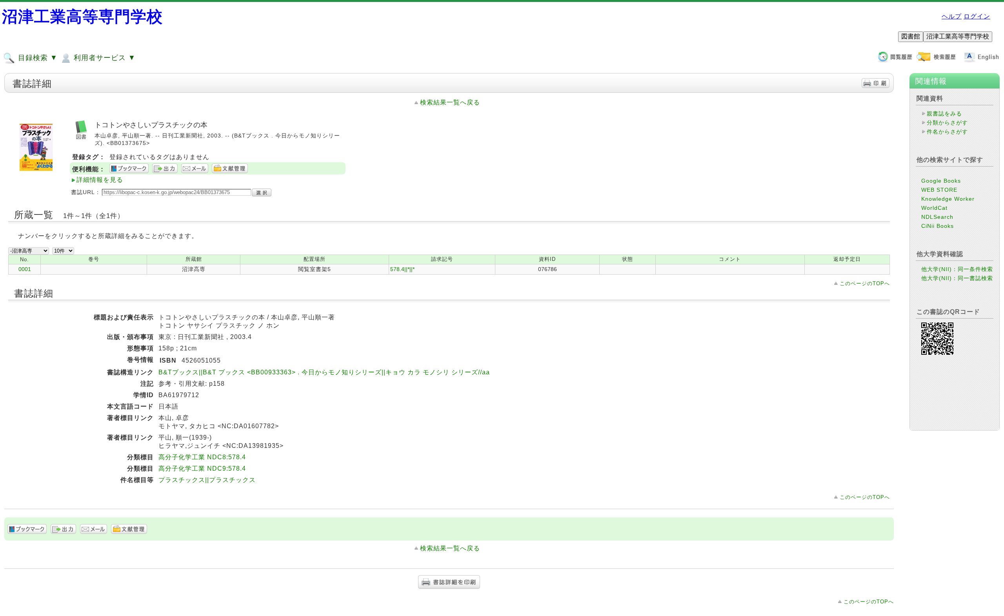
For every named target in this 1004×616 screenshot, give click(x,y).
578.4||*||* (402, 269)
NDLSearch (937, 217)
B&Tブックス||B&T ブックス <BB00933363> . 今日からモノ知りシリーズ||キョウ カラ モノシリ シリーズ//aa (324, 372)
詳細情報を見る (99, 179)
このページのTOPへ (865, 283)
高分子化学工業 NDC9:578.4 (202, 468)
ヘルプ (952, 16)
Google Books (941, 181)
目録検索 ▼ (37, 58)
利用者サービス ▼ (103, 58)
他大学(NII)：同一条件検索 (957, 269)
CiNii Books (937, 226)
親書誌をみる (944, 113)
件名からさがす (947, 131)
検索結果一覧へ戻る (450, 102)
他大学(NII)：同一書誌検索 (957, 278)
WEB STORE (939, 190)
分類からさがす (947, 122)
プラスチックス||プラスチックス (207, 480)
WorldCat (934, 208)
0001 (24, 269)
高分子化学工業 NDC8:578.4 (202, 457)
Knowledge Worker (948, 199)
